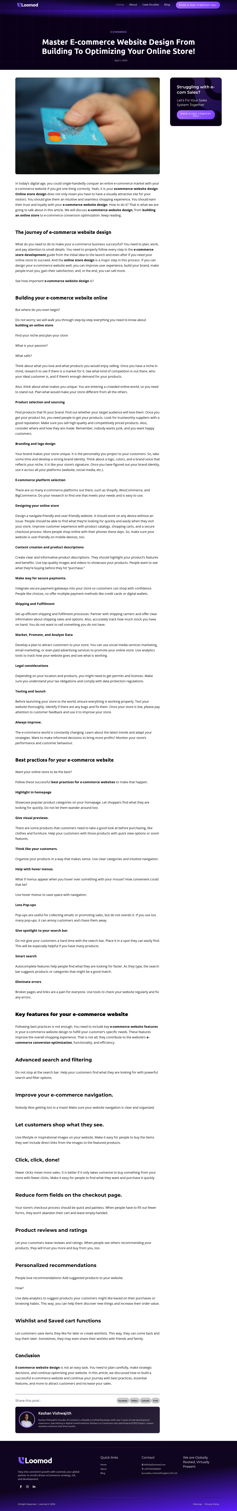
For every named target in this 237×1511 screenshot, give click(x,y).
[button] (123, 1400)
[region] (41, 1489)
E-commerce (118, 31)
